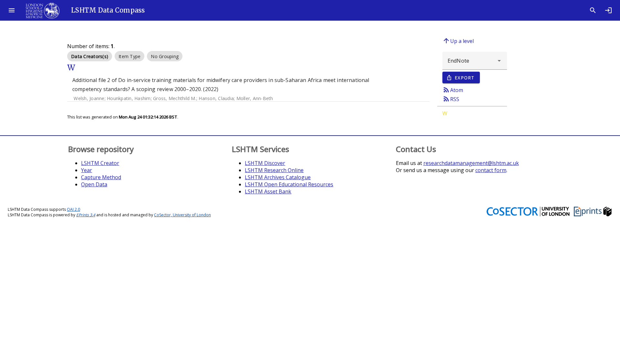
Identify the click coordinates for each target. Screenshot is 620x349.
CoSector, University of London (182, 215)
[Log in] (608, 10)
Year (86, 170)
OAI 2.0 (73, 209)
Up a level (458, 41)
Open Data (94, 184)
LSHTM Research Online (274, 170)
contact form (490, 170)
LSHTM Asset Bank (268, 191)
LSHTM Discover (265, 163)
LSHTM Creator (100, 163)
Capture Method (101, 177)
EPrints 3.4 (85, 215)
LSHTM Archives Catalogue (278, 177)
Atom (452, 90)
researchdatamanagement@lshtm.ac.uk (471, 163)
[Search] (593, 10)
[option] (89, 56)
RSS (450, 99)
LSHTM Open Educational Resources (289, 184)
